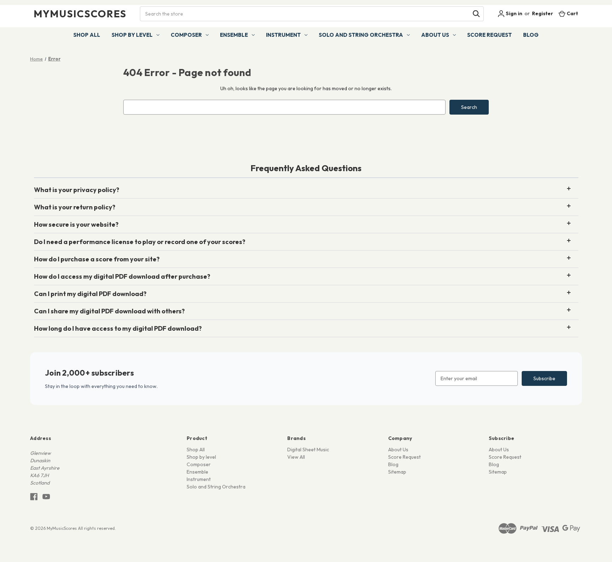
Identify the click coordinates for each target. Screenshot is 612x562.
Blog (531, 34)
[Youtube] (46, 496)
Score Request (489, 34)
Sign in (513, 13)
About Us (435, 34)
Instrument (283, 34)
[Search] (476, 13)
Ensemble (234, 34)
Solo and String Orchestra (361, 34)
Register (542, 13)
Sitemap (397, 472)
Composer (186, 34)
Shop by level (132, 34)
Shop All (86, 34)
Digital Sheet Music (308, 449)
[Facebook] (34, 496)
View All (296, 457)
